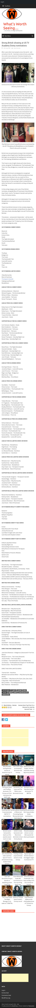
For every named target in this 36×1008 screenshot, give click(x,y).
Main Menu (8, 36)
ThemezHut (31, 1006)
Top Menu (7, 6)
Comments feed (6, 995)
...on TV (13, 690)
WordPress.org (6, 998)
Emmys (15, 692)
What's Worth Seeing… (15, 26)
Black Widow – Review (10, 705)
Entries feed (5, 993)
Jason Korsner (17, 48)
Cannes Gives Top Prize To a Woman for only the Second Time (26, 707)
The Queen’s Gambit (7, 279)
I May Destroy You (23, 692)
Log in (3, 990)
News (24, 690)
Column (19, 690)
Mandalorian (6, 694)
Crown (10, 692)
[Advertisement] (15, 733)
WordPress (15, 1006)
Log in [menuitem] (2, 2)
